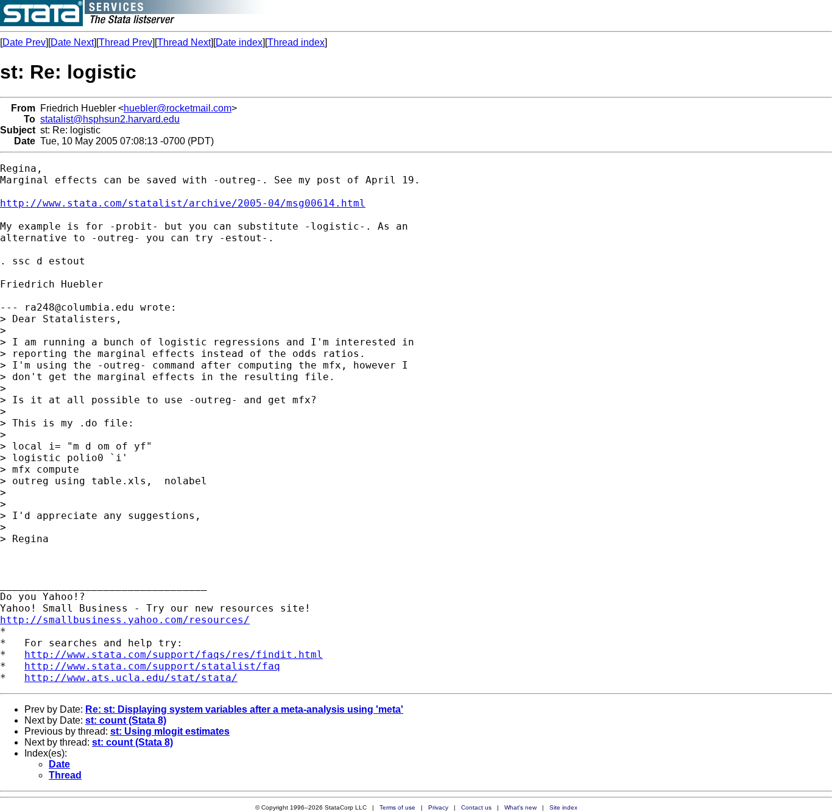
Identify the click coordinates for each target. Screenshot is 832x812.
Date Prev (24, 42)
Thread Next (184, 42)
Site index (563, 807)
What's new (520, 807)
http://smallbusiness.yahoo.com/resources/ (125, 620)
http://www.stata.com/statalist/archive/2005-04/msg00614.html (182, 203)
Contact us (476, 807)
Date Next (72, 42)
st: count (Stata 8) (125, 720)
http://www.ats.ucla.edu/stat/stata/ (131, 677)
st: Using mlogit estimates (170, 731)
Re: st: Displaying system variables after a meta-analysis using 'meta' (244, 709)
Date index (239, 42)
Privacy (438, 807)
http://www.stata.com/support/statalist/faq (152, 666)
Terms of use (397, 807)
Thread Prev (125, 42)
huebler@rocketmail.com (177, 108)
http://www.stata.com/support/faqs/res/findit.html (173, 654)
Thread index (296, 42)
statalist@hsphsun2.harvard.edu (110, 119)
